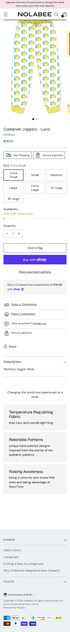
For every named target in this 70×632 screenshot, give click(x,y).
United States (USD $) (20, 594)
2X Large (57, 188)
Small (34, 175)
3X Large (13, 199)
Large (13, 188)
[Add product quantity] (7, 234)
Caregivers (11, 557)
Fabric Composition (23, 314)
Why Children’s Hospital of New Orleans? (32, 571)
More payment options (35, 272)
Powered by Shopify (14, 607)
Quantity (10, 226)
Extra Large (35, 188)
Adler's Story (12, 550)
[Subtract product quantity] (18, 234)
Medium (56, 175)
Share (13, 346)
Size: (15, 166)
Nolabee (9, 135)
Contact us (39, 323)
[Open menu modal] (6, 14)
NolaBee (28, 600)
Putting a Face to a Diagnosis (24, 564)
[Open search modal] (56, 14)
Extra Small (13, 175)
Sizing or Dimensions (24, 304)
